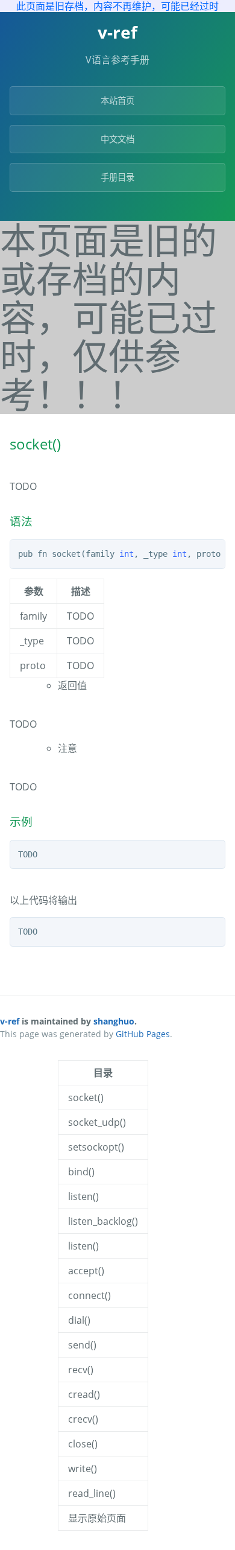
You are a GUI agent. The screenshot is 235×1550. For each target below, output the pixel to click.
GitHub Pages (143, 1034)
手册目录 (117, 177)
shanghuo (113, 1021)
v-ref (9, 1021)
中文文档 (117, 139)
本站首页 (117, 100)
